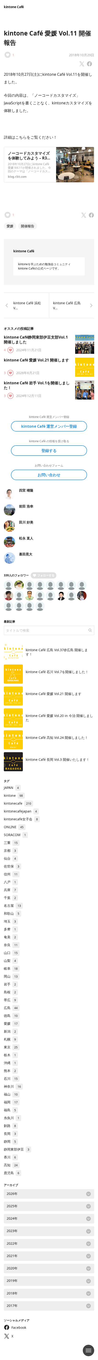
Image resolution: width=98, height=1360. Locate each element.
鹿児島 (11, 1173)
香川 (10, 1157)
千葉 (10, 897)
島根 (10, 992)
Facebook (18, 1327)
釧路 (10, 1125)
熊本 (10, 1070)
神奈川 (12, 1086)
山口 (11, 952)
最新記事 (9, 621)
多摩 (10, 929)
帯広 (10, 1000)
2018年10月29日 (81, 55)
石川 (11, 1078)
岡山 (11, 976)
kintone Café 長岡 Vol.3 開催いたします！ (57, 759)
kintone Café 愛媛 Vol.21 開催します (36, 360)
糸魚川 (11, 1118)
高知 (11, 1165)
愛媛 (10, 226)
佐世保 (11, 866)
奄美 (10, 937)
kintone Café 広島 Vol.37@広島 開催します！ (57, 652)
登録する (49, 450)
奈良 (11, 945)
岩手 (10, 984)
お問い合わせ (49, 474)
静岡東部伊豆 (16, 1149)
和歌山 (11, 913)
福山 (11, 1094)
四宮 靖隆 (26, 490)
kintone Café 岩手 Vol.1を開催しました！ (37, 385)
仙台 (10, 858)
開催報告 (27, 226)
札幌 (10, 1039)
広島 (11, 1007)
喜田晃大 (25, 554)
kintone (13, 795)
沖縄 (10, 1063)
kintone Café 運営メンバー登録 (49, 426)
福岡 (11, 1102)
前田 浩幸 (26, 506)
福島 (10, 1110)
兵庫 (10, 890)
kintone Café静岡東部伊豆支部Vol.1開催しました (36, 340)
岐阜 (11, 968)
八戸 (10, 882)
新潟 (10, 1031)
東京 (11, 1047)
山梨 (10, 960)
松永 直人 (26, 538)
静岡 (10, 1141)
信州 (11, 874)
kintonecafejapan (20, 811)
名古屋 (12, 905)
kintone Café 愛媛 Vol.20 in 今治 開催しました (59, 717)
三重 (11, 842)
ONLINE (14, 827)
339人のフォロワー (16, 575)
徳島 (11, 1015)
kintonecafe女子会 (21, 819)
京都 (10, 850)
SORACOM (15, 834)
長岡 (10, 1133)
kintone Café (14, 7)
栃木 (10, 1055)
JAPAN (11, 787)
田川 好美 (26, 522)
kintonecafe (17, 803)
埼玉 (10, 921)
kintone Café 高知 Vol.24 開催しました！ (57, 737)
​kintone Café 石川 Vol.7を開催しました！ (57, 672)
